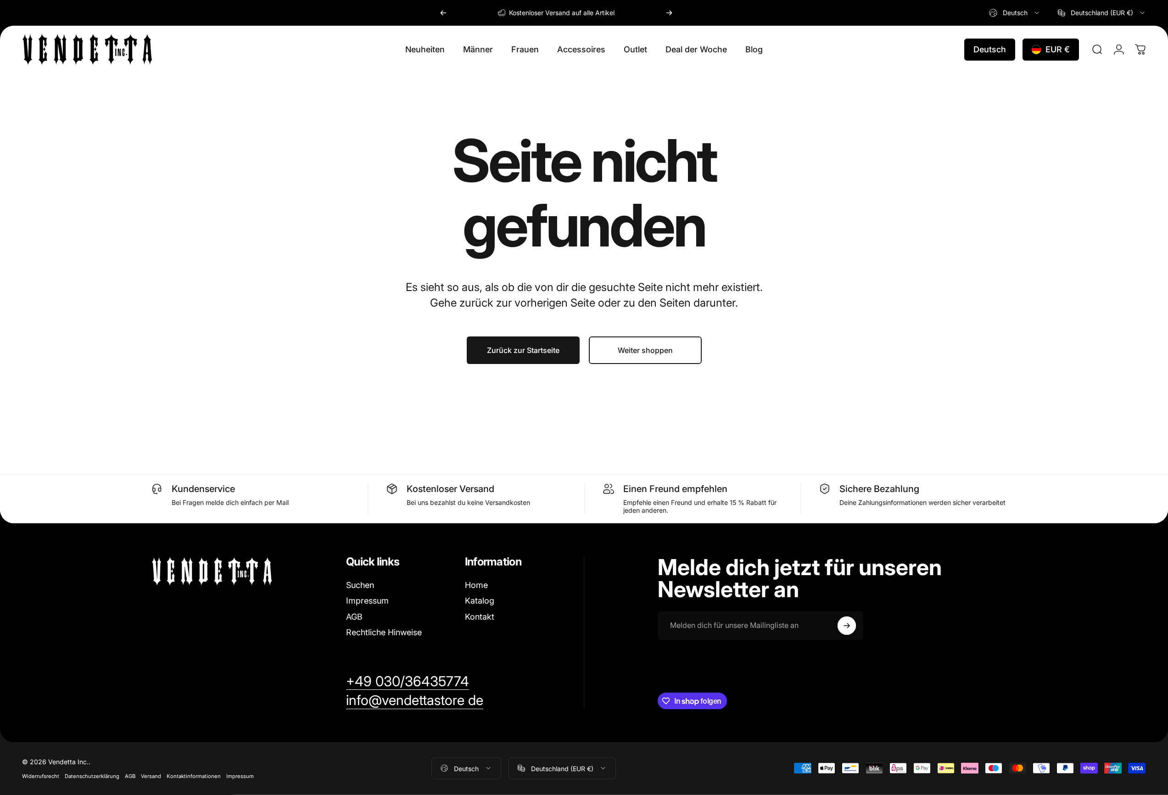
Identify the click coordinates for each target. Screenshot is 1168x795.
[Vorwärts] (669, 13)
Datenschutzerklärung (92, 776)
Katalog (479, 600)
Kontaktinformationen (194, 776)
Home (476, 585)
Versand (151, 776)
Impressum (367, 600)
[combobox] (1014, 13)
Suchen (360, 585)
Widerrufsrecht (40, 776)
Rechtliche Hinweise (384, 632)
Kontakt (479, 616)
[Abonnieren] (847, 625)
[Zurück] (443, 13)
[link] (407, 681)
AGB (354, 616)
